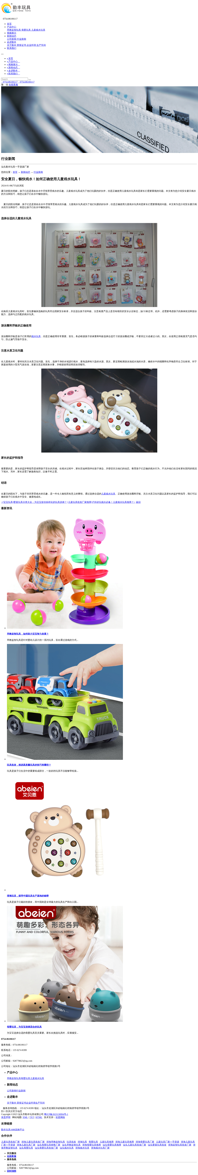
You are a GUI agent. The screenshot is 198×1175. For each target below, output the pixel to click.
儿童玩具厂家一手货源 (167, 1142)
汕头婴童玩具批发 (157, 1145)
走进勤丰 (11, 42)
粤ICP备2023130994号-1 (56, 1114)
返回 (138, 502)
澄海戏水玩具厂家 (100, 1148)
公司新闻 (11, 39)
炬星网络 (60, 1117)
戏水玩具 (36, 336)
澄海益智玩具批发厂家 (179, 1145)
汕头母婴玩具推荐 (112, 1145)
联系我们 (11, 48)
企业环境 (31, 45)
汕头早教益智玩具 (71, 1145)
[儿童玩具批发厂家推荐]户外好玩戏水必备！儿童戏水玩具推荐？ (101, 502)
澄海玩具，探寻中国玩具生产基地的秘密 (28, 896)
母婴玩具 (26, 30)
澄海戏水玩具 (82, 1148)
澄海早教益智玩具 (55, 1142)
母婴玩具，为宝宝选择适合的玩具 (24, 1027)
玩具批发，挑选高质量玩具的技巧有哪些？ (29, 765)
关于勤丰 (11, 45)
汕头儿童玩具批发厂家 (134, 1145)
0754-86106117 (9, 82)
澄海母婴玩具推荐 (91, 1145)
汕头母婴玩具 (26, 1148)
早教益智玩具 (14, 30)
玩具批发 (71, 1142)
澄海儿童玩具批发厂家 (33, 1142)
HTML (39, 1117)
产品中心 (11, 27)
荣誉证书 (21, 45)
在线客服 (13, 84)
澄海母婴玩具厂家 (145, 1142)
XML (25, 1117)
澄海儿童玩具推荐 (124, 1142)
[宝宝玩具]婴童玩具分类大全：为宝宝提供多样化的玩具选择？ (34, 502)
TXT (31, 1117)
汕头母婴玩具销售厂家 (48, 1145)
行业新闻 (21, 39)
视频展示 (11, 33)
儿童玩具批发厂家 (10, 1142)
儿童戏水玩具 (38, 30)
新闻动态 (11, 36)
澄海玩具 (82, 1142)
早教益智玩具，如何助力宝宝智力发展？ (28, 634)
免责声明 (5, 1117)
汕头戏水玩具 (67, 1148)
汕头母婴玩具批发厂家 (46, 1148)
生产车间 (41, 45)
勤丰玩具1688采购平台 (12, 1129)
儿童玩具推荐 (107, 1142)
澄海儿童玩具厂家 (26, 1145)
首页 (9, 24)
